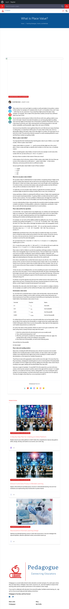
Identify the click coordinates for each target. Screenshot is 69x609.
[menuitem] (2, 2)
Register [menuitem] (13, 2)
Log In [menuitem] (7, 2)
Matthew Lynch (17, 102)
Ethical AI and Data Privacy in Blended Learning (26, 484)
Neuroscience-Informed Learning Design (24, 531)
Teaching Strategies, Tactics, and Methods (18, 96)
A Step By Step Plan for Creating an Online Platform (28, 437)
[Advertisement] (34, 41)
